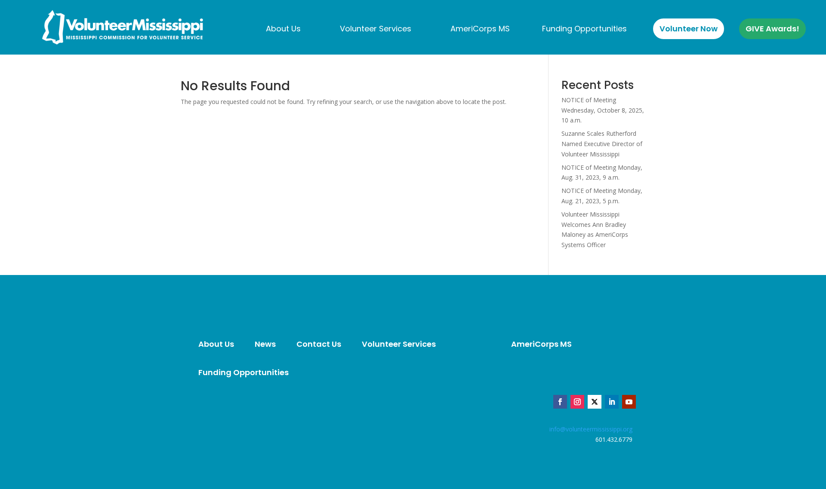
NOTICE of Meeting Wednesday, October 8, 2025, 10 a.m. (602, 110)
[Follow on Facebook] (560, 402)
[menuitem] (283, 29)
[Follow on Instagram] (577, 402)
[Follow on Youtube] (629, 402)
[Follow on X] (594, 402)
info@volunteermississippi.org (590, 429)
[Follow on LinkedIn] (612, 402)
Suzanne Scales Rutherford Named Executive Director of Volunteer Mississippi (601, 143)
